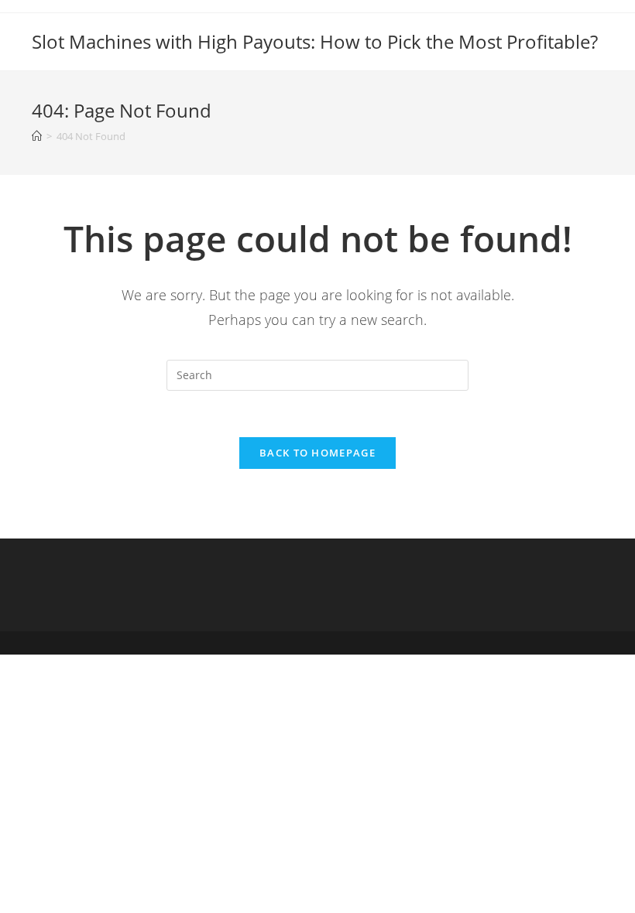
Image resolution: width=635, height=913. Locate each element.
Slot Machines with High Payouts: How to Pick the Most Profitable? (315, 41)
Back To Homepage (317, 453)
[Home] (37, 136)
